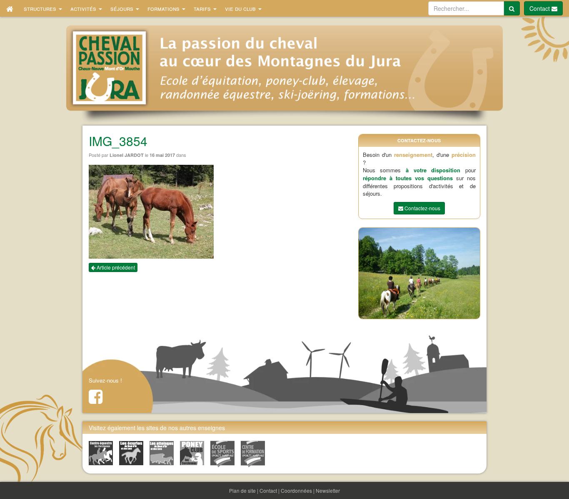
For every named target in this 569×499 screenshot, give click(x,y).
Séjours (122, 8)
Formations (164, 8)
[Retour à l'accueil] (10, 8)
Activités (84, 8)
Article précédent (115, 267)
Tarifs (203, 8)
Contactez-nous (421, 208)
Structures (41, 8)
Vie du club (241, 8)
